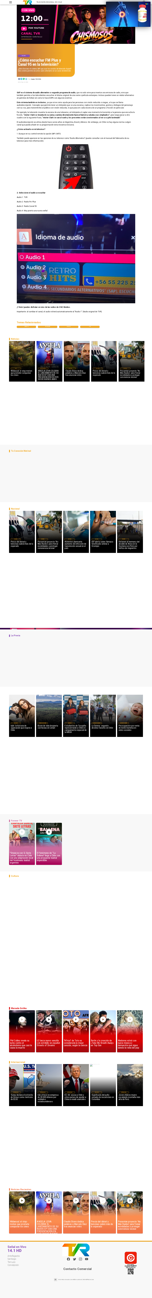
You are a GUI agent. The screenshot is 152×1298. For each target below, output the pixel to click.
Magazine (97, 1092)
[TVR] (11, 2)
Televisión (47, 326)
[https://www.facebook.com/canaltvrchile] (68, 1259)
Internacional (15, 1092)
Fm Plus (69, 326)
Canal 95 (26, 326)
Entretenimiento (43, 368)
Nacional (24, 55)
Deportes (70, 368)
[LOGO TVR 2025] (27, 2)
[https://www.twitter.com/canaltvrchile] (74, 1260)
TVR (90, 326)
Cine (16, 368)
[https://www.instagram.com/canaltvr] (80, 1260)
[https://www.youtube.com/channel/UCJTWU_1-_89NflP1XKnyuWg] (86, 1260)
